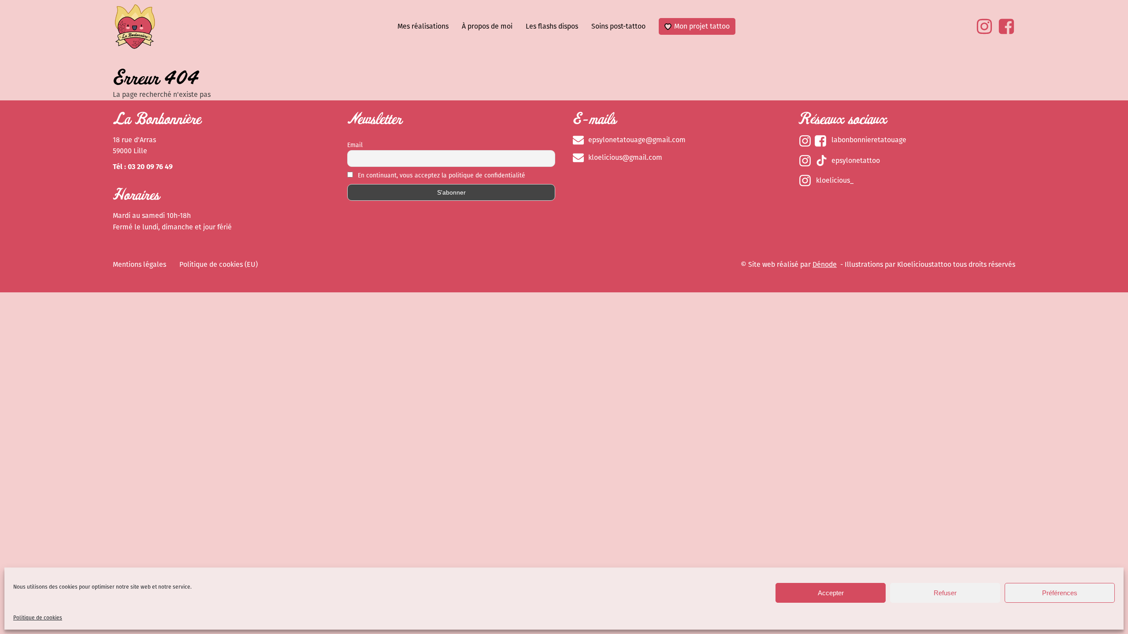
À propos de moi (487, 26)
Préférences (1059, 593)
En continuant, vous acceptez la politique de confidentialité (440, 175)
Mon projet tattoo (702, 26)
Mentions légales (139, 264)
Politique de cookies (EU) (218, 264)
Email (355, 145)
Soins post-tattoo (618, 26)
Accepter (831, 593)
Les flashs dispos (552, 26)
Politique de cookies (37, 618)
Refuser (945, 593)
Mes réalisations (423, 26)
